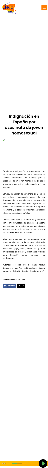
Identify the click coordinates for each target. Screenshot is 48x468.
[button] (44, 7)
